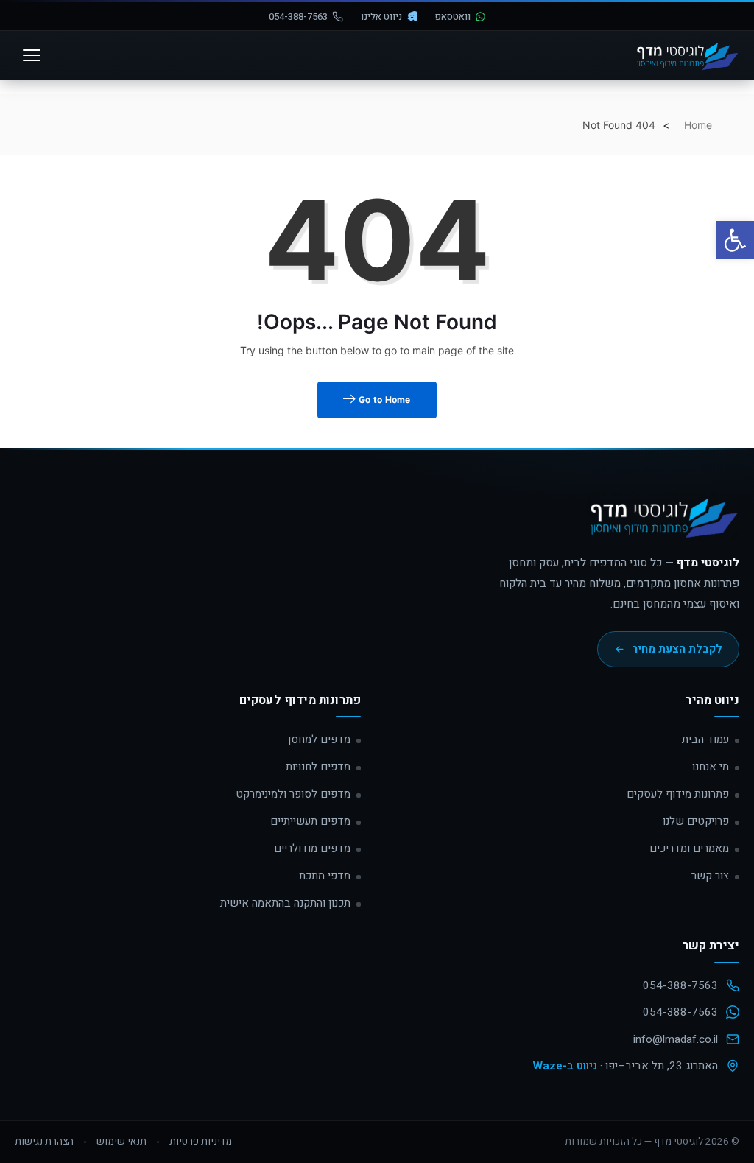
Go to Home (383, 399)
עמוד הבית (705, 739)
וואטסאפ (453, 17)
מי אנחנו (710, 767)
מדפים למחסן (319, 739)
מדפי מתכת (324, 876)
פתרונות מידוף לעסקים (678, 794)
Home (698, 125)
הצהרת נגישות (44, 1141)
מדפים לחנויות (318, 767)
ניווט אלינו (381, 17)
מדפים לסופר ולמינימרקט (293, 794)
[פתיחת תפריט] (32, 55)
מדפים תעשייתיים (310, 821)
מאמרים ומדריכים (689, 848)
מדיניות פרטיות (200, 1141)
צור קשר (710, 876)
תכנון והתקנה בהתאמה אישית (285, 903)
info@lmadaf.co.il (675, 1039)
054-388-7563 (298, 17)
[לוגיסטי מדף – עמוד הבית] (685, 55)
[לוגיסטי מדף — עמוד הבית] (661, 523)
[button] (735, 240)
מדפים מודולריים (312, 848)
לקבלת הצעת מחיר (677, 649)
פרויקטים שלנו (696, 821)
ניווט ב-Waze (565, 1066)
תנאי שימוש (121, 1141)
